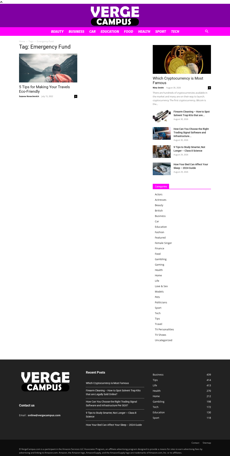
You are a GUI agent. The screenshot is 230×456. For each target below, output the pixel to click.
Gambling (161, 259)
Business (76, 31)
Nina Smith (158, 87)
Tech (175, 31)
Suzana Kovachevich (29, 96)
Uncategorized (163, 340)
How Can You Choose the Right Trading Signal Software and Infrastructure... (191, 132)
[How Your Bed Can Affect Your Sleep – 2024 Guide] (162, 169)
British (159, 210)
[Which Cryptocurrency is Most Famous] (182, 59)
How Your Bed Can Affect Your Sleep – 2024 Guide (114, 424)
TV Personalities (164, 329)
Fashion (159, 232)
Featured (160, 237)
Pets (157, 297)
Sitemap (207, 442)
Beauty (57, 31)
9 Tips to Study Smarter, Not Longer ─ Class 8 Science (111, 414)
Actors (158, 194)
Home (22, 41)
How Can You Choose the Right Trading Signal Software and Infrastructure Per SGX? (111, 403)
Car (92, 31)
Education (110, 31)
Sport (160, 31)
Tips (157, 318)
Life (157, 280)
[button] (206, 31)
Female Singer (163, 243)
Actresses (160, 199)
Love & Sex (161, 286)
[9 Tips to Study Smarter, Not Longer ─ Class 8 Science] (162, 151)
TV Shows (160, 334)
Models (159, 291)
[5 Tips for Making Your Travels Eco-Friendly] (48, 68)
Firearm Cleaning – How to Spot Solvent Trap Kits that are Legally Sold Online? (113, 392)
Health (144, 31)
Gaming (159, 264)
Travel (158, 324)
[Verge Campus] (115, 15)
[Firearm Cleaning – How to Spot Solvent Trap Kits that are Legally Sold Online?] (162, 116)
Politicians (161, 302)
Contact (195, 442)
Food (128, 31)
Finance (159, 248)
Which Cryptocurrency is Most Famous (107, 383)
